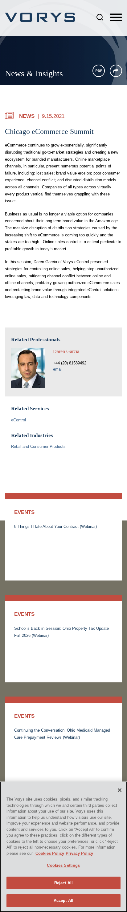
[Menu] (116, 17)
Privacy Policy (79, 853)
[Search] (99, 17)
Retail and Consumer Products (38, 446)
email (58, 369)
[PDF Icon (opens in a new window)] (98, 71)
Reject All (63, 883)
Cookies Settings (63, 865)
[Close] (119, 790)
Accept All (63, 900)
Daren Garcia (66, 351)
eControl (18, 420)
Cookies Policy (49, 853)
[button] (116, 71)
